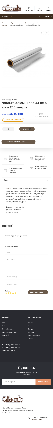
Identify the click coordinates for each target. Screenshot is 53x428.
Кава (4, 323)
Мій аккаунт (40, 16)
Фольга (8, 188)
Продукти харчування (9, 332)
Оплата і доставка (34, 335)
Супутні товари (7, 329)
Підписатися (43, 381)
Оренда (30, 329)
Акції (29, 326)
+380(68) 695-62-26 (11, 347)
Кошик (48, 10)
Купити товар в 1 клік (16, 142)
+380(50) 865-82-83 (11, 344)
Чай (3, 326)
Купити (26, 129)
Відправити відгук (37, 292)
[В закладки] (47, 33)
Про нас (30, 323)
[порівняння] (42, 33)
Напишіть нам (37, 419)
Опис (6, 180)
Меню (6, 16)
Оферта (30, 338)
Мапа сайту (6, 335)
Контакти (31, 332)
